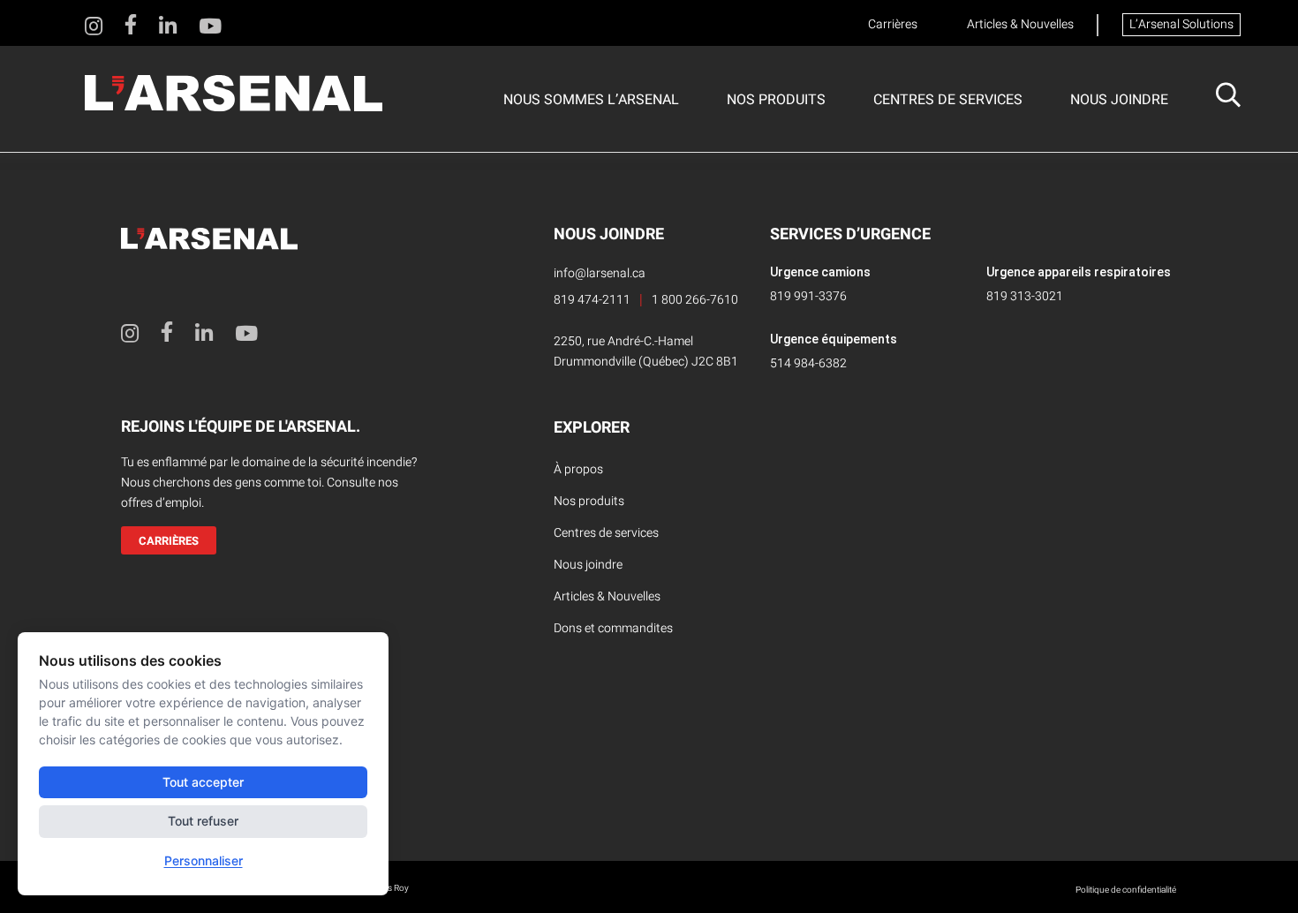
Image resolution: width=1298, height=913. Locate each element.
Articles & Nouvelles (1020, 25)
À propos (578, 469)
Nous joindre (1119, 99)
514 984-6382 (808, 363)
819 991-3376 (808, 296)
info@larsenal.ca (599, 273)
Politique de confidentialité (1125, 890)
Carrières (892, 25)
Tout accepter (203, 781)
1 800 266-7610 (695, 299)
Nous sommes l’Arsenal (591, 99)
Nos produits (776, 99)
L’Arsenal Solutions (1181, 25)
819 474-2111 (592, 299)
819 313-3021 (1024, 296)
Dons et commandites (613, 628)
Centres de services (948, 99)
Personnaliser (203, 860)
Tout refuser (203, 820)
